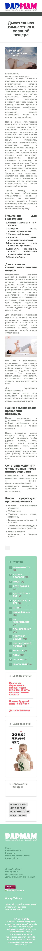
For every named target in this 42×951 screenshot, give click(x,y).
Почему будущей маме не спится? (19, 702)
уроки (22, 815)
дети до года (17, 808)
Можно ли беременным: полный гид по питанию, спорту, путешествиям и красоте (19, 689)
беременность (18, 804)
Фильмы (18, 659)
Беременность (21, 567)
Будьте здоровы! (18, 575)
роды (13, 815)
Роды (16, 655)
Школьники (20, 664)
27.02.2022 (14, 51)
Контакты (10, 853)
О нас (8, 848)
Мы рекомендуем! (21, 620)
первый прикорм (19, 812)
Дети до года (21, 586)
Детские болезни (19, 710)
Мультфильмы (21, 612)
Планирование (22, 629)
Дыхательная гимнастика (15, 266)
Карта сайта (11, 858)
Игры (16, 608)
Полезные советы (19, 637)
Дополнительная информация (20, 877)
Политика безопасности (17, 856)
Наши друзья (11, 872)
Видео (16, 581)
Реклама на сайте (14, 850)
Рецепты (18, 650)
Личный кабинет (13, 869)
